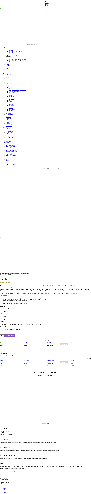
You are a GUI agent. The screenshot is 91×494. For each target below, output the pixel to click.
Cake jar (7, 65)
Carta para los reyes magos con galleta (17, 90)
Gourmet (11, 138)
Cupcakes (5, 127)
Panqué (7, 68)
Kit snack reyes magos (14, 88)
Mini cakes (5, 111)
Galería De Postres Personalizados (45, 375)
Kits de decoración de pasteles (15, 52)
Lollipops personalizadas (11, 156)
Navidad (10, 85)
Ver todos (89, 358)
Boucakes (8, 129)
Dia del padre (9, 82)
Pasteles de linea (6, 158)
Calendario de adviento (14, 55)
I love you (11, 101)
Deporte (7, 79)
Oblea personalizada (10, 154)
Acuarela (11, 50)
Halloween (8, 74)
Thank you (11, 108)
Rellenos (2, 321)
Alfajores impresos (10, 153)
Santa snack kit (12, 92)
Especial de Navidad (10, 72)
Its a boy (10, 102)
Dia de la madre (9, 114)
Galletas (7, 64)
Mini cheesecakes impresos (12, 150)
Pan (6, 67)
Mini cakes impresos (10, 145)
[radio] (7, 309)
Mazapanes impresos (10, 146)
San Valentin (8, 78)
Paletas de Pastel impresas (11, 151)
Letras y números (12, 164)
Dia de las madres (10, 81)
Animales (8, 123)
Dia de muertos (9, 76)
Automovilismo (12, 109)
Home (45, 168)
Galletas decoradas (7, 73)
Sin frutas (8, 160)
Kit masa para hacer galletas (15, 58)
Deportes (11, 110)
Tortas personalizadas (5, 481)
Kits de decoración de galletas (15, 51)
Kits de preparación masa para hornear (17, 59)
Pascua (7, 77)
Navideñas (11, 87)
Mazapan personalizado (11, 155)
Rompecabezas (9, 83)
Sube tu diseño (9, 141)
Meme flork (8, 117)
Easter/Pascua (9, 120)
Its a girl (10, 100)
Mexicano (11, 106)
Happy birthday (9, 124)
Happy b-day (11, 99)
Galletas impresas (10, 144)
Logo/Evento (6, 142)
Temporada (8, 70)
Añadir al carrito (9, 335)
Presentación (3, 326)
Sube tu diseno (9, 126)
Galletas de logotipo (4, 482)
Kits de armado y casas (14, 54)
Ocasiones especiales (10, 137)
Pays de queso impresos (11, 149)
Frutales (7, 159)
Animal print (11, 96)
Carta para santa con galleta (15, 91)
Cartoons (11, 104)
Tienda (1, 483)
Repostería (5, 63)
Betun (7, 163)
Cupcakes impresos (10, 147)
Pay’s (7, 69)
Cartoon (7, 122)
